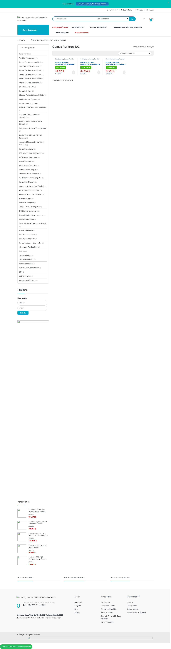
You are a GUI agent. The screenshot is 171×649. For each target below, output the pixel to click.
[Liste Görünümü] (62, 53)
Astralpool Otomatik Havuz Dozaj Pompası (31, 143)
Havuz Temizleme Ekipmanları (31, 243)
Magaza (78, 606)
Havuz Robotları (78, 27)
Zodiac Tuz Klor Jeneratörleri (31, 70)
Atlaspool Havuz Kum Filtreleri (31, 194)
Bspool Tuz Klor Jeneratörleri (31, 62)
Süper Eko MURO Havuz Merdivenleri (33, 224)
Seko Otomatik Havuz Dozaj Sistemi (32, 129)
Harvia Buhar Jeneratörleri (30, 268)
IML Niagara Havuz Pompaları (31, 178)
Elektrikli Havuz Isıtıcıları (29, 211)
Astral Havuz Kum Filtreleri (30, 190)
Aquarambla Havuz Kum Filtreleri (32, 186)
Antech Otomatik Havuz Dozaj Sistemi (30, 122)
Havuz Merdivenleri (27, 219)
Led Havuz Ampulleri (28, 239)
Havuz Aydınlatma (27, 230)
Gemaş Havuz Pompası (29, 170)
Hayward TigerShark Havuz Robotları (33, 108)
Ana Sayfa (21, 40)
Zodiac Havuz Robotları (29, 103)
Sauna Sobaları (26, 255)
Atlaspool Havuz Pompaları (30, 174)
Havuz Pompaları (62, 32)
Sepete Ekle (72, 72)
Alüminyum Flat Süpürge (29, 247)
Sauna (23, 251)
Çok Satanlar (59, 59)
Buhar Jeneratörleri (27, 264)
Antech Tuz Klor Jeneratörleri (31, 79)
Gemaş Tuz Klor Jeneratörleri (31, 74)
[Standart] (55, 53)
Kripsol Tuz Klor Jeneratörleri (31, 83)
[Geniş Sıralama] (59, 53)
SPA (21, 272)
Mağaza (140, 10)
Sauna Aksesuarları (27, 259)
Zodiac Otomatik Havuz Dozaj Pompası (30, 136)
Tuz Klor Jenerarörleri (98, 27)
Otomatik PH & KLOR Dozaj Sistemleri (127, 27)
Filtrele (23, 313)
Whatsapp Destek (82, 32)
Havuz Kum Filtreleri (28, 182)
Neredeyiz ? (113, 10)
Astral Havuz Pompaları (29, 166)
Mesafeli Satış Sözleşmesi (136, 612)
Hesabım (150, 10)
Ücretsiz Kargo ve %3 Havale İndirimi (92, 4)
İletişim (77, 612)
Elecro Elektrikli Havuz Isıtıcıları (32, 215)
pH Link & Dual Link (27, 87)
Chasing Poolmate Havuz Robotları (33, 95)
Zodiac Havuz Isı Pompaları (30, 207)
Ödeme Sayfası (132, 609)
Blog (76, 609)
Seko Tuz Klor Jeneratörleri (30, 66)
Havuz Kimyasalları (27, 149)
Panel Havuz (25, 54)
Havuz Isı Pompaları (27, 203)
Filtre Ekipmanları (27, 198)
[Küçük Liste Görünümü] (65, 53)
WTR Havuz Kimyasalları (29, 157)
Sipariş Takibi (127, 10)
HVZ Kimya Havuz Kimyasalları (31, 153)
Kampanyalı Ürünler (60, 27)
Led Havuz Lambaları (28, 234)
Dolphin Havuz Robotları (29, 99)
